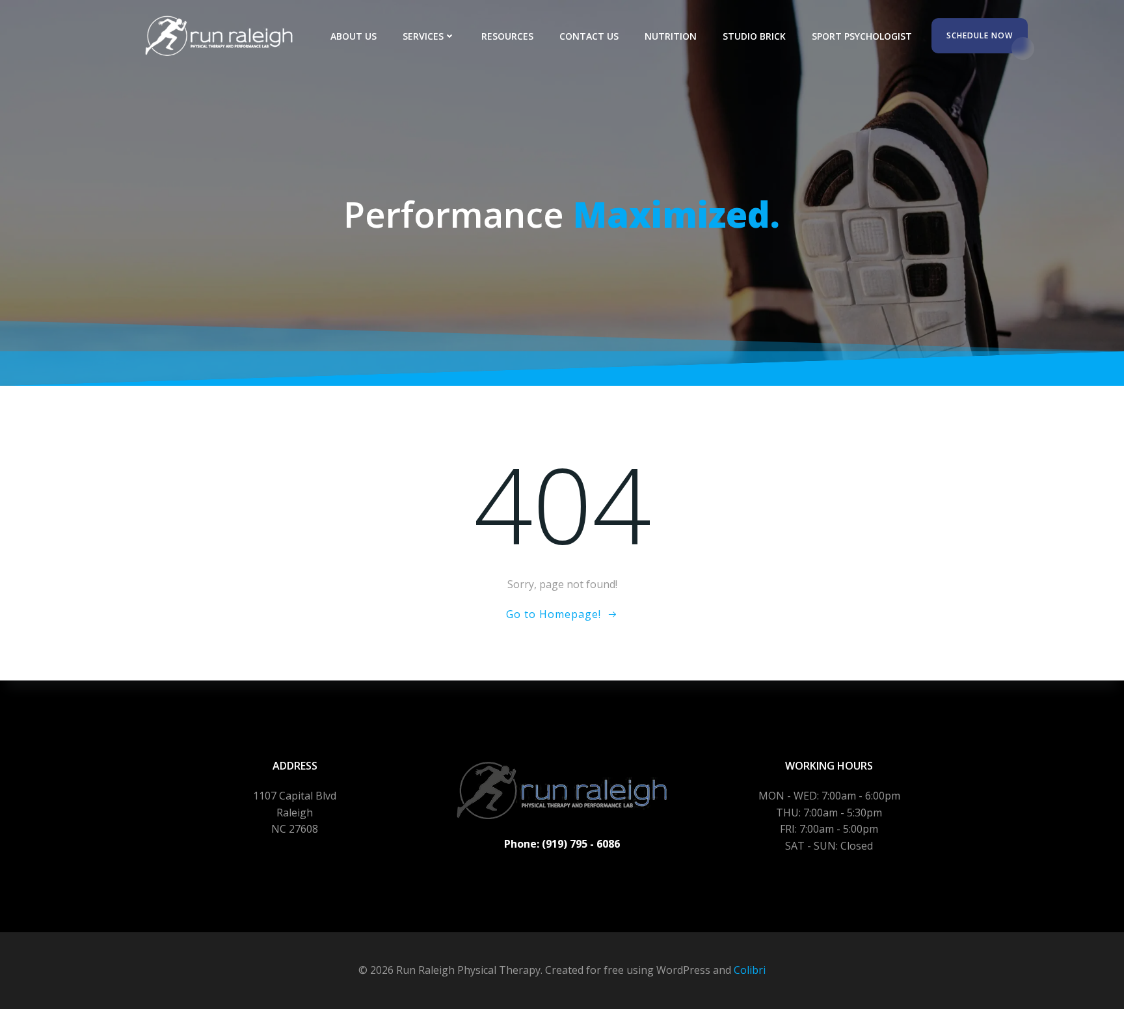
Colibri (750, 970)
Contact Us (589, 36)
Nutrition (671, 36)
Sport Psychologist (862, 36)
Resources (507, 36)
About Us (353, 36)
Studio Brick (754, 36)
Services (423, 36)
